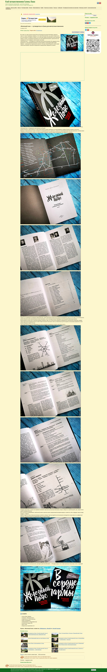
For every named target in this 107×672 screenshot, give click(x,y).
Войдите (22, 654)
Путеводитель (39, 30)
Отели (30, 7)
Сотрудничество (92, 7)
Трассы (55, 7)
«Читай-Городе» (56, 628)
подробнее (31, 14)
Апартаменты (36, 7)
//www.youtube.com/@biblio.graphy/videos (88, 30)
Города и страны (48, 7)
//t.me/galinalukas (90, 23)
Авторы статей (83, 7)
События (60, 7)
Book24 (49, 628)
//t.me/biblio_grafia (86, 30)
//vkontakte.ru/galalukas (98, 3)
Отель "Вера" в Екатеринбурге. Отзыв (36, 643)
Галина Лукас (26, 30)
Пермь (82, 32)
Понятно (94, 669)
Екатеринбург (76, 32)
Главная (8, 7)
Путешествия (24, 7)
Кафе (42, 7)
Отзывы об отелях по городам (71, 7)
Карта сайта (14, 7)
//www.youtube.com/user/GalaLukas (100, 3)
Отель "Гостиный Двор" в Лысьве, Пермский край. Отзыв (70, 633)
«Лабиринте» (42, 628)
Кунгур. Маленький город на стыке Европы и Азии (38, 638)
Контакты (8, 8)
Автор (19, 7)
